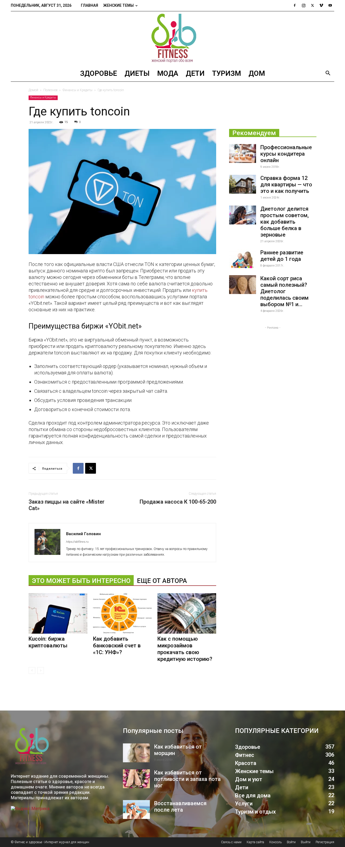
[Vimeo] (321, 5)
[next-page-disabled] (40, 670)
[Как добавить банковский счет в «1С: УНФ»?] (122, 613)
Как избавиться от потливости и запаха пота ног (187, 779)
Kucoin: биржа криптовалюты (48, 642)
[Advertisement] (272, 364)
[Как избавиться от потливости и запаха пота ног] (136, 778)
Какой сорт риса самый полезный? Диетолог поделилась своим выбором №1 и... (284, 291)
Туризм (226, 73)
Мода (167, 73)
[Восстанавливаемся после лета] (136, 809)
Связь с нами (231, 842)
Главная (89, 5)
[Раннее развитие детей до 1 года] (242, 258)
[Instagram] (303, 5)
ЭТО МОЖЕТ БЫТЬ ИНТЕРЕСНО (81, 581)
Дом (257, 73)
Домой (33, 90)
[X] (312, 5)
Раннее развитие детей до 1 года (281, 255)
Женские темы (118, 5)
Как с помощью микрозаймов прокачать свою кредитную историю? (184, 649)
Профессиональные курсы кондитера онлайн (286, 153)
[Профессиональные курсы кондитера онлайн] (242, 153)
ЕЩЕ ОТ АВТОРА (162, 581)
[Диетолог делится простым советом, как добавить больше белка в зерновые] (242, 215)
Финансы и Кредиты (77, 90)
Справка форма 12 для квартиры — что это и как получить (286, 184)
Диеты (137, 73)
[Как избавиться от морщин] (136, 752)
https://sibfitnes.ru (77, 542)
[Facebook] (295, 5)
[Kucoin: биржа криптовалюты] (58, 613)
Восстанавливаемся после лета (180, 806)
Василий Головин (83, 533)
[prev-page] (32, 670)
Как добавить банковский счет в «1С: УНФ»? (117, 645)
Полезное (50, 90)
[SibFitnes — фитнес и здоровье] (172, 38)
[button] (327, 73)
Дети (195, 73)
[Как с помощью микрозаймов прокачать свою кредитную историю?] (186, 613)
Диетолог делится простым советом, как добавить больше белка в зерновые (284, 222)
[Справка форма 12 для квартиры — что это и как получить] (242, 184)
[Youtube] (330, 5)
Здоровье (98, 73)
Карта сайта (255, 842)
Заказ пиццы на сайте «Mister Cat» (67, 504)
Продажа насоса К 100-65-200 (178, 501)
